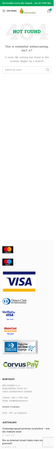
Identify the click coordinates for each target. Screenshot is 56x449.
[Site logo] (31, 10)
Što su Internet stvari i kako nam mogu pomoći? (24, 442)
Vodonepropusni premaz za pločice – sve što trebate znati (25, 430)
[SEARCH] (47, 69)
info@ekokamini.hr (18, 400)
